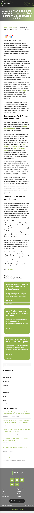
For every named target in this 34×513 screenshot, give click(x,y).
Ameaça (5, 374)
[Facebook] (22, 480)
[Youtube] (17, 480)
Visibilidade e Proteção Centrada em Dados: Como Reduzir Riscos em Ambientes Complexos (17, 286)
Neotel (4, 389)
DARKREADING (11, 269)
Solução (5, 404)
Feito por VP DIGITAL (17, 509)
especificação (23, 91)
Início (5, 27)
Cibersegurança (12, 27)
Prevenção (6, 392)
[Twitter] (12, 484)
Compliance (6, 381)
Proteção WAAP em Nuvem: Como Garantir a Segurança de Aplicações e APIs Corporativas (17, 313)
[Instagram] (12, 480)
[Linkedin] (17, 484)
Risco (4, 400)
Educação (5, 385)
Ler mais (9, 300)
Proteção (5, 396)
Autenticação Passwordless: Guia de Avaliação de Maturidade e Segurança (17, 340)
